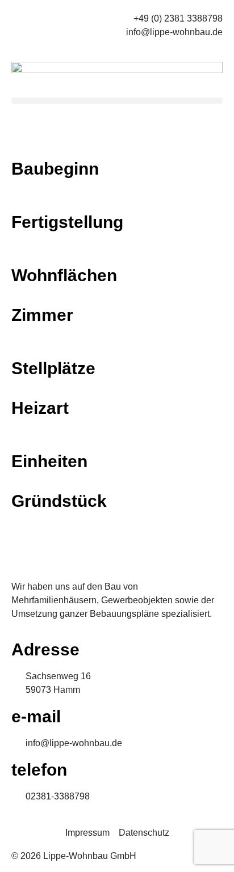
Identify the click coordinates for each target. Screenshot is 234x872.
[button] (117, 101)
